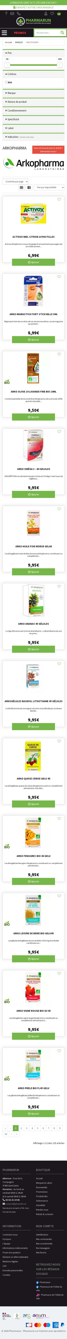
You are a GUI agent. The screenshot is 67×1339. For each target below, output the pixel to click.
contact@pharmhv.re (15, 1203)
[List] (29, 187)
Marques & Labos (44, 1182)
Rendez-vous (42, 1209)
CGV (5, 1266)
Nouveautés (41, 1187)
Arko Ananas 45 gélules (33, 623)
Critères (12, 74)
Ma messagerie (43, 1248)
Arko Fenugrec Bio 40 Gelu (34, 856)
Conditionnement (17, 110)
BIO (10, 82)
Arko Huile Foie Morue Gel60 (33, 546)
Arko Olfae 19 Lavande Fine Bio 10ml (34, 391)
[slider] (7, 65)
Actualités (40, 1205)
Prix (10, 53)
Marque (19, 42)
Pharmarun (44, 1282)
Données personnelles (13, 1270)
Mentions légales (10, 1261)
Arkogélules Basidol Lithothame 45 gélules (34, 701)
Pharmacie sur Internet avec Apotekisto (44, 1330)
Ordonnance (42, 1200)
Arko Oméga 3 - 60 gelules (33, 469)
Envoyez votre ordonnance (34, 7)
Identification (42, 1234)
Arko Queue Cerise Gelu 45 (33, 778)
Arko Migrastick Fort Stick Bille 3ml (34, 314)
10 (6, 1134)
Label (10, 128)
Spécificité (13, 119)
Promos (20, 33)
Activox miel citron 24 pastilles (34, 236)
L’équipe (6, 1243)
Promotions (41, 1191)
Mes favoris (41, 1252)
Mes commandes (44, 1239)
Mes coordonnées (44, 1243)
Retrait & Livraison (44, 1214)
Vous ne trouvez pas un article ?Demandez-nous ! (48, 150)
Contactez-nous (10, 1234)
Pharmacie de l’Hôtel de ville (49, 1288)
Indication (21, 136)
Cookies (6, 1274)
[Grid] (21, 187)
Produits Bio (42, 1196)
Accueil (8, 42)
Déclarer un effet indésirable (15, 1257)
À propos (7, 1239)
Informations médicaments (15, 1248)
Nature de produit (17, 101)
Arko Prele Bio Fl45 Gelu (33, 1088)
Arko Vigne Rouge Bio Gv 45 (33, 1010)
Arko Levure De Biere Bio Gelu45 (33, 933)
